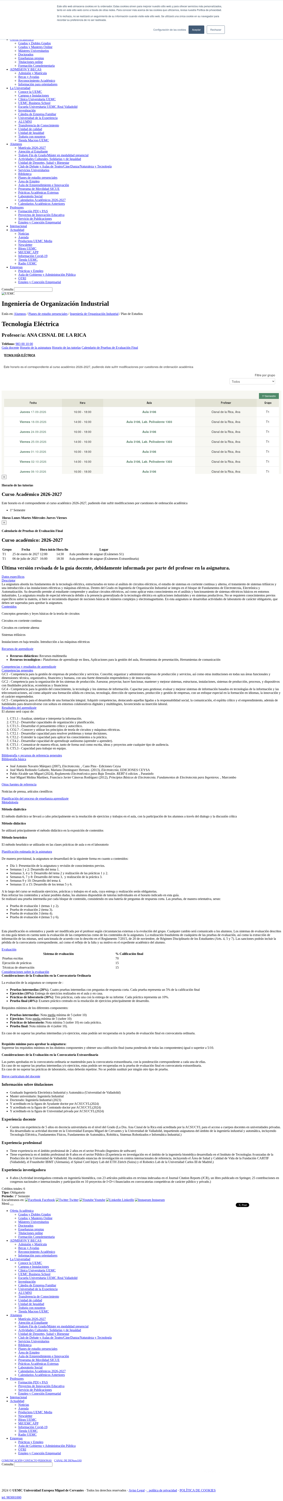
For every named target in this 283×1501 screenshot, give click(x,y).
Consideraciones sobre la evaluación (25, 972)
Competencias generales (17, 670)
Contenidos (9, 606)
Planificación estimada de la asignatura (27, 851)
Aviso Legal (137, 1490)
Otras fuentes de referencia (19, 784)
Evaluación (9, 949)
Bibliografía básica (14, 759)
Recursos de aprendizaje (17, 649)
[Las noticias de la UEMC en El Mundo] (214, 1476)
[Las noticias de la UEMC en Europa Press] (237, 1476)
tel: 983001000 (11, 1497)
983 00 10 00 (24, 344)
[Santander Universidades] (271, 1476)
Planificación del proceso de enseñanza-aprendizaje (35, 798)
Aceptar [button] (196, 29)
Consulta (7, 289)
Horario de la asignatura (35, 347)
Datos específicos (13, 576)
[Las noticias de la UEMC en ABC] (196, 1476)
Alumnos (20, 314)
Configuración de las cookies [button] (169, 29)
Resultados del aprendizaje (19, 707)
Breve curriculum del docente (21, 1076)
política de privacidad (163, 1490)
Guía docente (10, 347)
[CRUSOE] (254, 1476)
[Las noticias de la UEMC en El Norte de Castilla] (156, 1476)
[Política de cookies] (147, 1490)
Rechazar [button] (215, 29)
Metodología (10, 802)
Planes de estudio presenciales (48, 314)
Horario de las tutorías (66, 347)
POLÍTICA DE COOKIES (198, 1490)
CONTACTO (30, 1460)
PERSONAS (45, 1460)
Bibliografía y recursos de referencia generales (32, 755)
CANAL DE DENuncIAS (68, 1460)
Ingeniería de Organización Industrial (94, 314)
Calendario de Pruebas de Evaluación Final (110, 347)
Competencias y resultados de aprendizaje (29, 666)
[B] (11, 1204)
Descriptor (8, 580)
